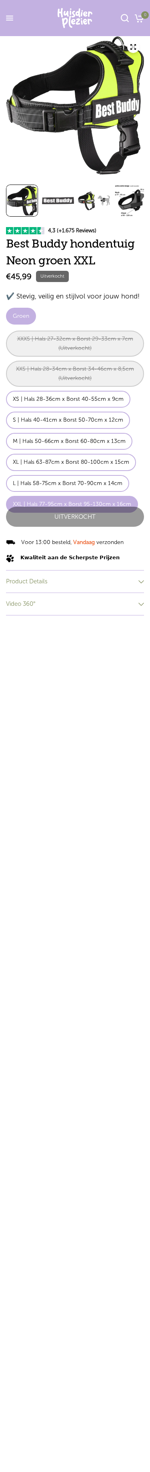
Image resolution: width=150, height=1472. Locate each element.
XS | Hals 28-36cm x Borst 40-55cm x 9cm (68, 399)
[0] (138, 18)
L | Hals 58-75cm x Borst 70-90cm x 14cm (67, 483)
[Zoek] (125, 18)
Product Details (27, 581)
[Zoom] (133, 47)
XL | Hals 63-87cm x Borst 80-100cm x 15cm (71, 462)
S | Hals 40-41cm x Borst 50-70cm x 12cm (68, 419)
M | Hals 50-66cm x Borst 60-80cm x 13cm (69, 441)
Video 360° (21, 603)
